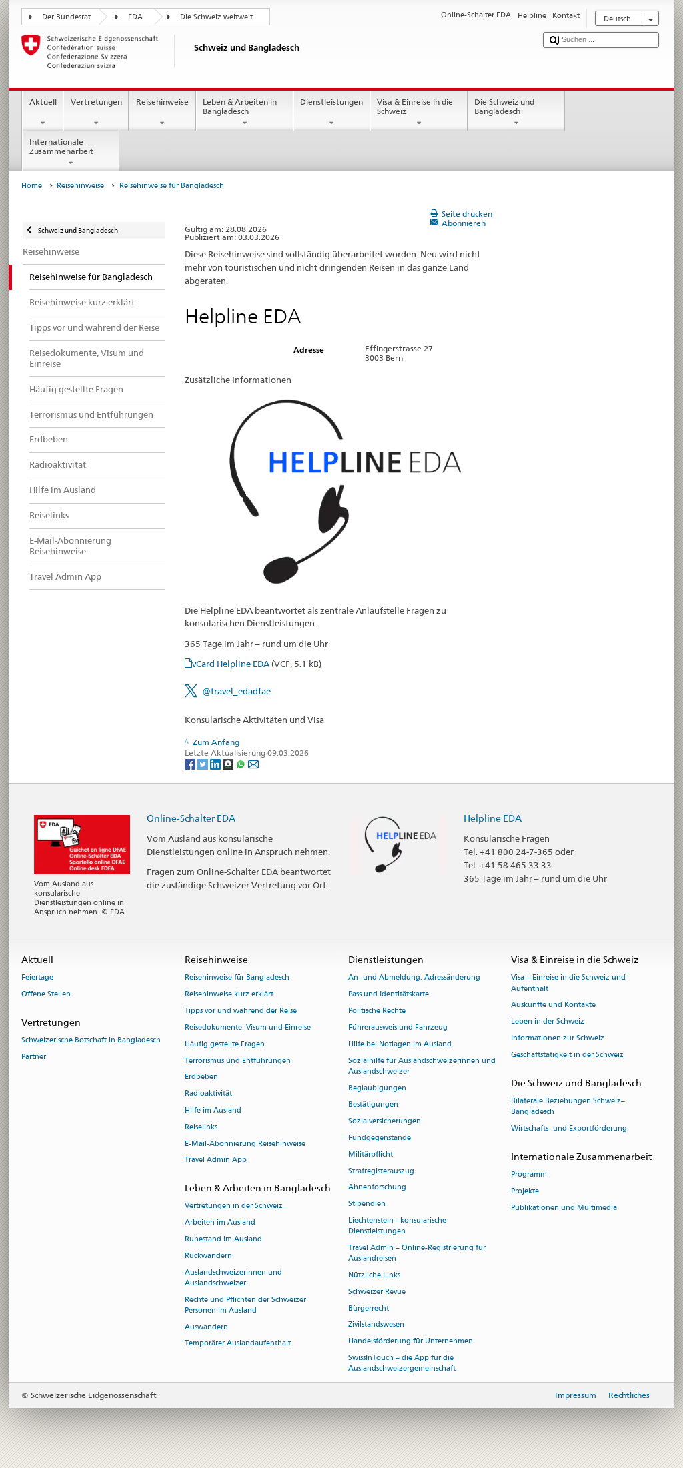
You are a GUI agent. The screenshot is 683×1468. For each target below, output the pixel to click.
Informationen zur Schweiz (557, 1038)
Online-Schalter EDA (191, 818)
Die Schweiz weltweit (216, 17)
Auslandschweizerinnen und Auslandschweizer (233, 1277)
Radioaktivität (208, 1094)
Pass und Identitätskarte (388, 994)
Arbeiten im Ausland (220, 1223)
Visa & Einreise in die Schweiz (415, 106)
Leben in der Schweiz (547, 1022)
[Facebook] (191, 764)
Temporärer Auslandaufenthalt (238, 1343)
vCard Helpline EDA (256, 663)
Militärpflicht (370, 1154)
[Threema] (229, 764)
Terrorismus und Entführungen (238, 1060)
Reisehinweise (162, 102)
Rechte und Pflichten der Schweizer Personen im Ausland (245, 1305)
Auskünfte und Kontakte (553, 1005)
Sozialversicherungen (384, 1121)
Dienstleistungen (331, 102)
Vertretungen (96, 102)
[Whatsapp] (241, 764)
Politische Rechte (377, 1010)
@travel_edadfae (236, 691)
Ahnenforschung (377, 1187)
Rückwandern (208, 1255)
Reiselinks (201, 1127)
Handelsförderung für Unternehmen (410, 1341)
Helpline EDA (493, 818)
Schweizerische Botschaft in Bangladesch (91, 1040)
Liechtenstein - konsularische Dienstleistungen (397, 1225)
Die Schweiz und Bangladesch (504, 106)
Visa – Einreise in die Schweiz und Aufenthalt (568, 983)
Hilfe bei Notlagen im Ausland (400, 1044)
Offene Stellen (46, 994)
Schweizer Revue (377, 1291)
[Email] (253, 764)
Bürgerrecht (368, 1308)
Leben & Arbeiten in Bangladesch (240, 106)
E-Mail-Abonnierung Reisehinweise (245, 1143)
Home (31, 185)
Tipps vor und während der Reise (241, 1010)
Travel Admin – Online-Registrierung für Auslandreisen (417, 1253)
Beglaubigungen (377, 1088)
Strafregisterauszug (381, 1171)
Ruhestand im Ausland (223, 1239)
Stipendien (367, 1204)
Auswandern (206, 1327)
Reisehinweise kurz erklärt (229, 994)
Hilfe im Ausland (213, 1110)
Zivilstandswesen (376, 1325)
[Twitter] (203, 764)
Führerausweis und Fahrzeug (398, 1027)
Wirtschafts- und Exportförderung (569, 1128)
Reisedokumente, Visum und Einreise (248, 1027)
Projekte (525, 1191)
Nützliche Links (374, 1275)
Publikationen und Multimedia (564, 1207)
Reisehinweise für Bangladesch (237, 978)
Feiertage (37, 978)
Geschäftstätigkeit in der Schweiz (567, 1054)
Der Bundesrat (66, 17)
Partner (33, 1057)
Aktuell (43, 102)
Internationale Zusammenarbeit (61, 146)
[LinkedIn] (216, 764)
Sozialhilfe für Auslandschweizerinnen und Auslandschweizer (422, 1066)
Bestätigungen (373, 1104)
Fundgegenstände (379, 1137)
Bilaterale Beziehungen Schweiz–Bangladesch (568, 1106)
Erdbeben (201, 1077)
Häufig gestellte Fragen (225, 1044)
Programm (529, 1174)
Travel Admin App (216, 1160)
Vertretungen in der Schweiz (234, 1206)
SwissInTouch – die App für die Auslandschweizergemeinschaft (402, 1363)
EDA (135, 17)
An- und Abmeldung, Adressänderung (414, 978)
